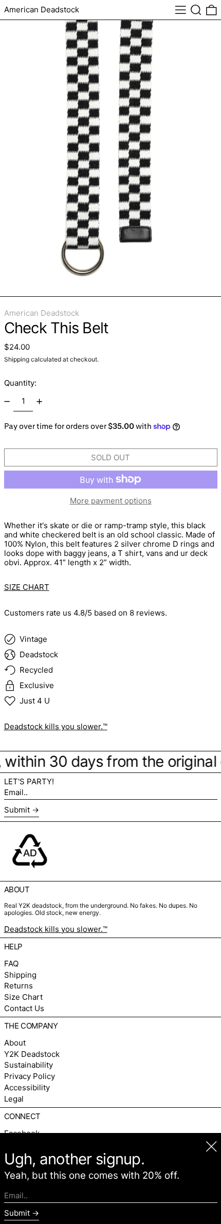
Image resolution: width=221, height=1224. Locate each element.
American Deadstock (41, 9)
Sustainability (28, 1065)
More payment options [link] (111, 501)
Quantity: (20, 383)
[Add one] (39, 401)
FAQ (11, 963)
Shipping (16, 359)
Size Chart (23, 997)
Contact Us (24, 1008)
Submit (17, 810)
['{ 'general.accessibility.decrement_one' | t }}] (6, 401)
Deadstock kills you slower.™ (55, 726)
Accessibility (27, 1087)
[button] (196, 10)
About (15, 1043)
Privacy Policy (29, 1076)
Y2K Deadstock (32, 1054)
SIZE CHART (26, 587)
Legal (14, 1099)
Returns (18, 986)
